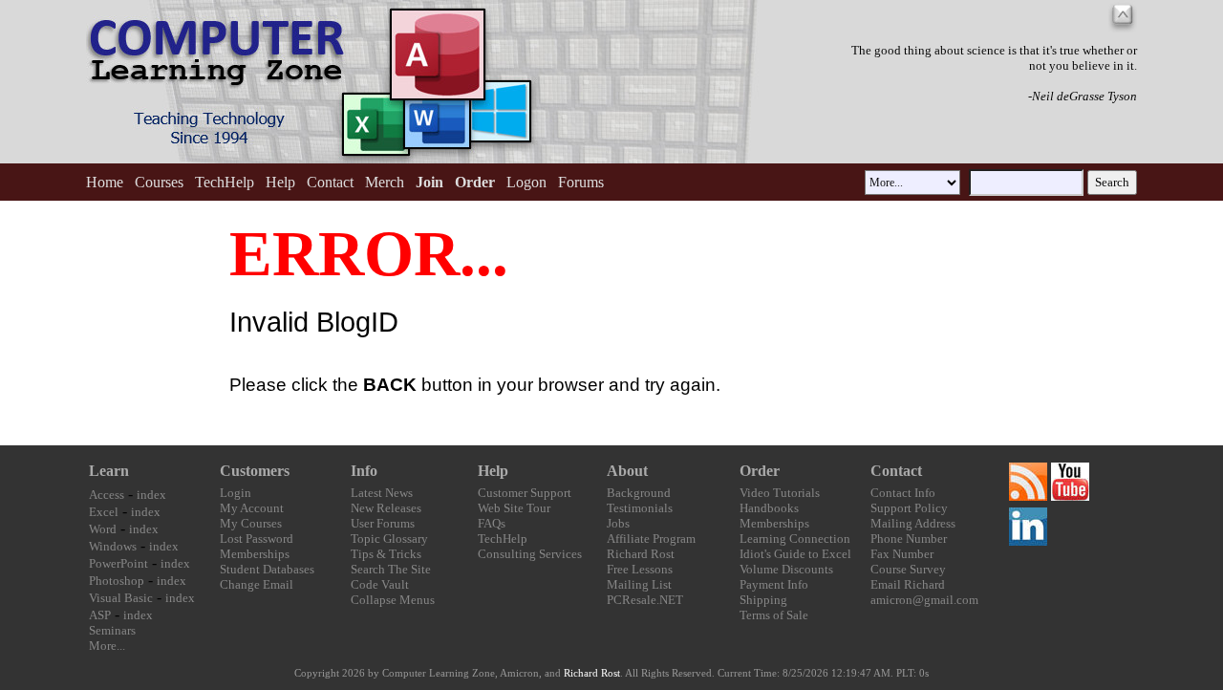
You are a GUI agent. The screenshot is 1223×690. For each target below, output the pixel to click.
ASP (100, 615)
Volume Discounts (786, 569)
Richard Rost (641, 554)
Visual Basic (121, 598)
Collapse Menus (393, 600)
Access (106, 494)
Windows (113, 546)
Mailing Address (912, 523)
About (627, 471)
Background (639, 492)
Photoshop (116, 580)
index (151, 494)
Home (104, 182)
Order (760, 471)
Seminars (112, 630)
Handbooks (769, 508)
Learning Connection (795, 538)
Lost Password (256, 538)
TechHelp (224, 182)
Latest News (382, 492)
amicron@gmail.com (924, 600)
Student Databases (267, 569)
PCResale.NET (645, 600)
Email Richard (907, 584)
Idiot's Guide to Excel (795, 554)
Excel (103, 512)
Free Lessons (640, 569)
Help (280, 182)
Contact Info (902, 492)
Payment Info (774, 584)
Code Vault (380, 584)
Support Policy (909, 508)
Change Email (256, 584)
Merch (384, 182)
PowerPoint (118, 563)
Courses (159, 182)
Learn (109, 471)
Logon (526, 182)
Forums (581, 182)
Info (364, 471)
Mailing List (639, 584)
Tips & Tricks (386, 554)
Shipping (763, 600)
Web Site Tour (514, 508)
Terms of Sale (774, 615)
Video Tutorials (780, 492)
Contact (330, 182)
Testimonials (640, 508)
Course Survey (908, 569)
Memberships (255, 554)
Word (103, 529)
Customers (255, 471)
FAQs (491, 523)
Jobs (618, 523)
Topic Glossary (389, 538)
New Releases (386, 508)
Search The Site (391, 569)
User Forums (383, 523)
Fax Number (901, 554)
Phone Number (908, 538)
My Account (252, 508)
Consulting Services (530, 554)
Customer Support (524, 492)
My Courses (251, 523)
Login (235, 492)
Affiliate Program (651, 538)
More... (107, 645)
